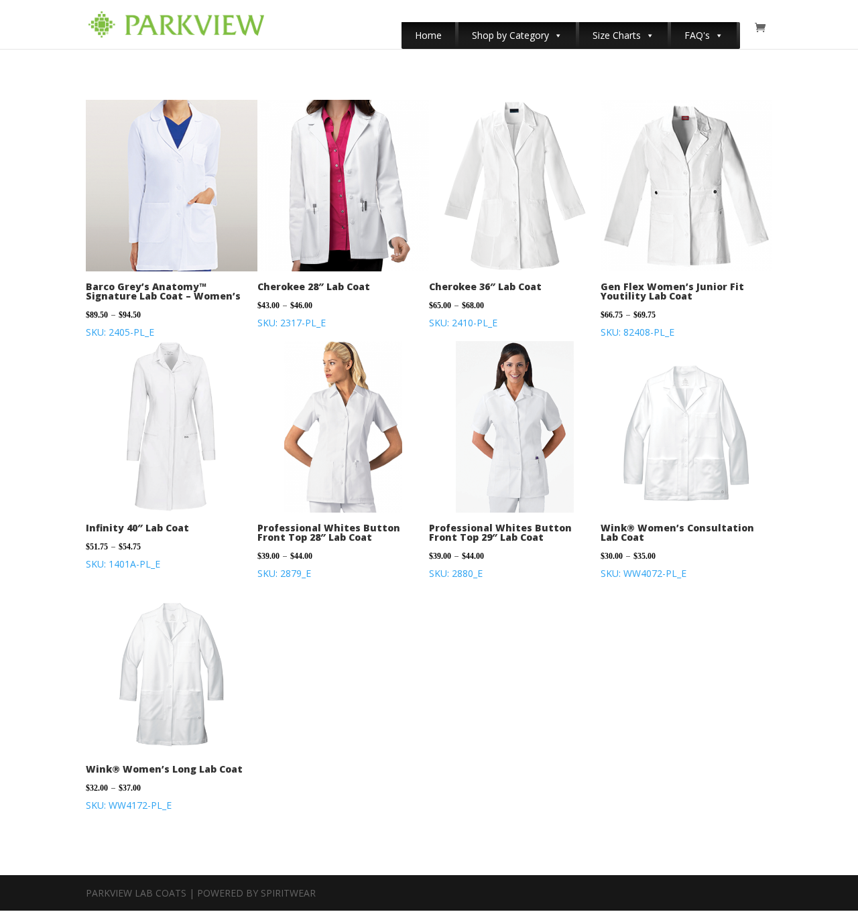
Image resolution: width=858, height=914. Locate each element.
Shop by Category (510, 35)
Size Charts (617, 35)
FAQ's (697, 35)
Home (428, 35)
